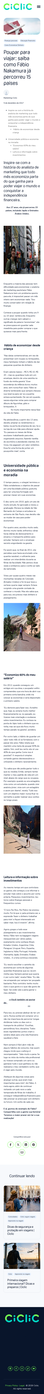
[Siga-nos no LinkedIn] (10, 1368)
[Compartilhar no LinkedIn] (26, 1145)
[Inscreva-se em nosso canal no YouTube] (33, 1368)
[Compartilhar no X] (18, 1145)
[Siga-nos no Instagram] (22, 1368)
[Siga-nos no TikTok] (28, 1368)
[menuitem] (22, 1327)
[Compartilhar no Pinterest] (33, 1145)
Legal (21, 1385)
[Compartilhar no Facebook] (10, 1145)
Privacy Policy (11, 1385)
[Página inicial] (19, 7)
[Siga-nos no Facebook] (16, 1368)
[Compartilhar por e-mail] (22, 1152)
